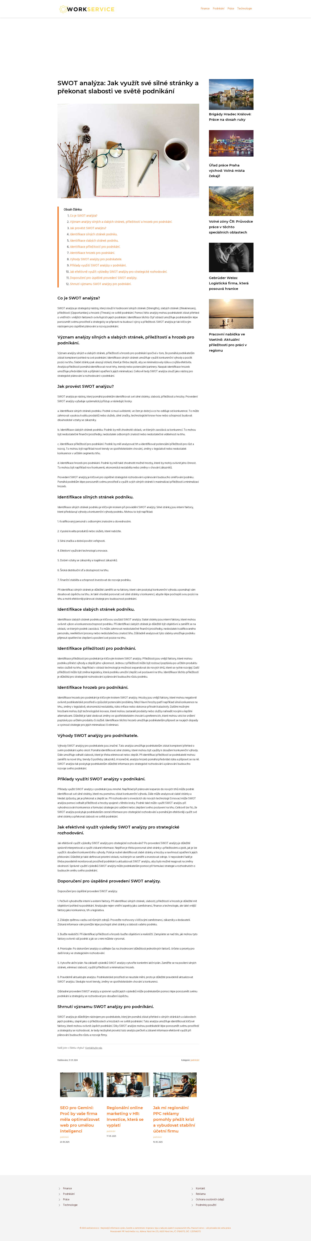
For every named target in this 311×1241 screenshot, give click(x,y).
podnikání (195, 1060)
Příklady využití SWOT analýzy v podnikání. (98, 265)
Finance (205, 8)
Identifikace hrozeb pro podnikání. (92, 253)
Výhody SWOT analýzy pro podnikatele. (96, 259)
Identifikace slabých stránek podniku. (94, 240)
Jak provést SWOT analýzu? (88, 228)
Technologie (244, 8)
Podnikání (218, 8)
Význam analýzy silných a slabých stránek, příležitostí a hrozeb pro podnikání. (121, 222)
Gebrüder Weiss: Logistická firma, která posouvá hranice (229, 283)
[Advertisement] (155, 41)
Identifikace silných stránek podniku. (93, 234)
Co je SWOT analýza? (83, 215)
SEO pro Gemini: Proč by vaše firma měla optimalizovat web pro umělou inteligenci (80, 1119)
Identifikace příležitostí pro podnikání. (95, 247)
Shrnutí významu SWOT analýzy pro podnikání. (100, 284)
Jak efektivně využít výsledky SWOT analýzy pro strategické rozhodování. (118, 271)
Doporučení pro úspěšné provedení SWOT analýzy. (103, 278)
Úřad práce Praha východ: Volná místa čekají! (227, 170)
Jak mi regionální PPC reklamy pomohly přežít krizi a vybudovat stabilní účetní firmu (174, 1119)
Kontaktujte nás (93, 1048)
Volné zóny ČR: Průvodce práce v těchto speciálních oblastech (231, 226)
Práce (231, 8)
